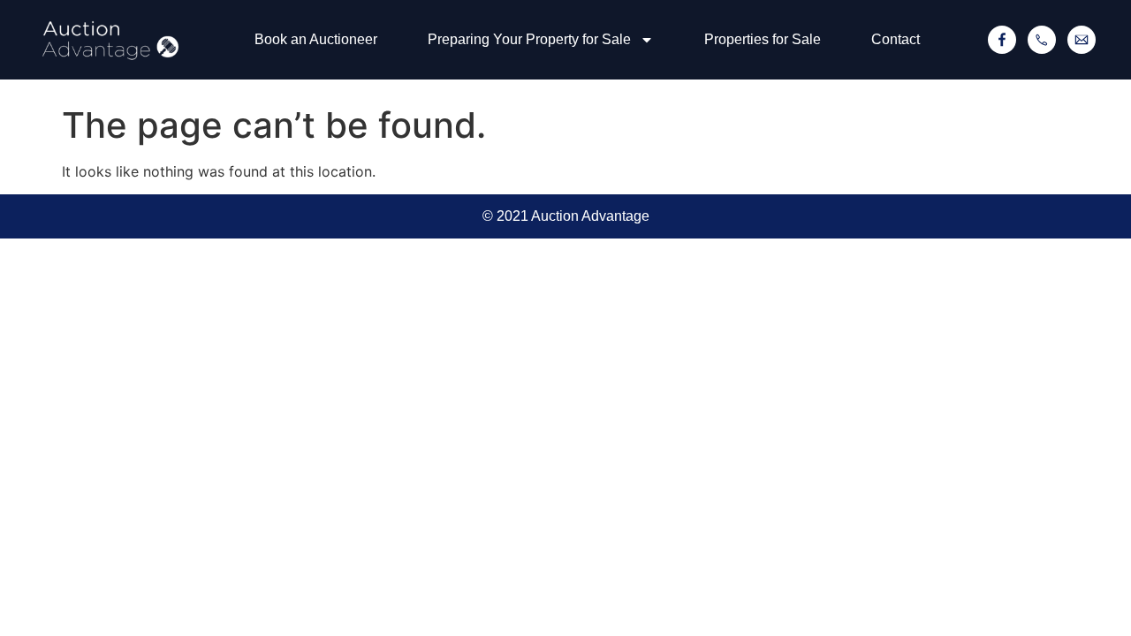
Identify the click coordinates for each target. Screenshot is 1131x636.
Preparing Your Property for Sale (529, 39)
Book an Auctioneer (315, 39)
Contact (895, 39)
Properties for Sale (762, 39)
